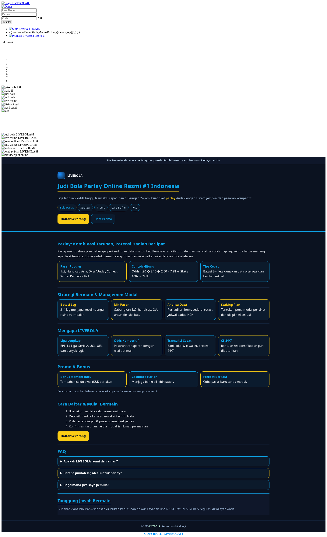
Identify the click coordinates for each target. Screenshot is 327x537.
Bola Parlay (67, 207)
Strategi (85, 207)
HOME (35, 28)
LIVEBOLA (154, 526)
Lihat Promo (103, 219)
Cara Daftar (118, 207)
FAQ (135, 207)
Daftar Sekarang (73, 219)
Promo (101, 207)
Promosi (39, 35)
